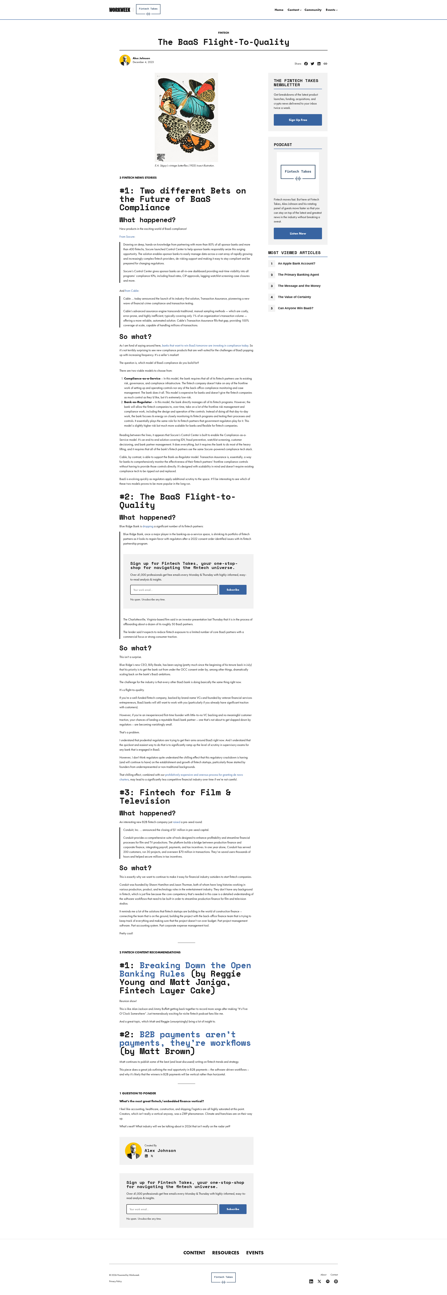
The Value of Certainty (294, 297)
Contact (334, 1274)
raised (176, 822)
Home (279, 10)
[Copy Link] (325, 64)
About (323, 1274)
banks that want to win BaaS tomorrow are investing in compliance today (205, 345)
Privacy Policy (115, 1281)
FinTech (223, 33)
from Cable (131, 291)
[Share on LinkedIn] (319, 64)
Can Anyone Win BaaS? (295, 308)
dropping (147, 526)
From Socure (126, 237)
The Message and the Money (299, 286)
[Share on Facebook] (306, 64)
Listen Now (298, 233)
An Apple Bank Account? (296, 263)
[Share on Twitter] (312, 64)
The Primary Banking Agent (298, 274)
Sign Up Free (298, 120)
